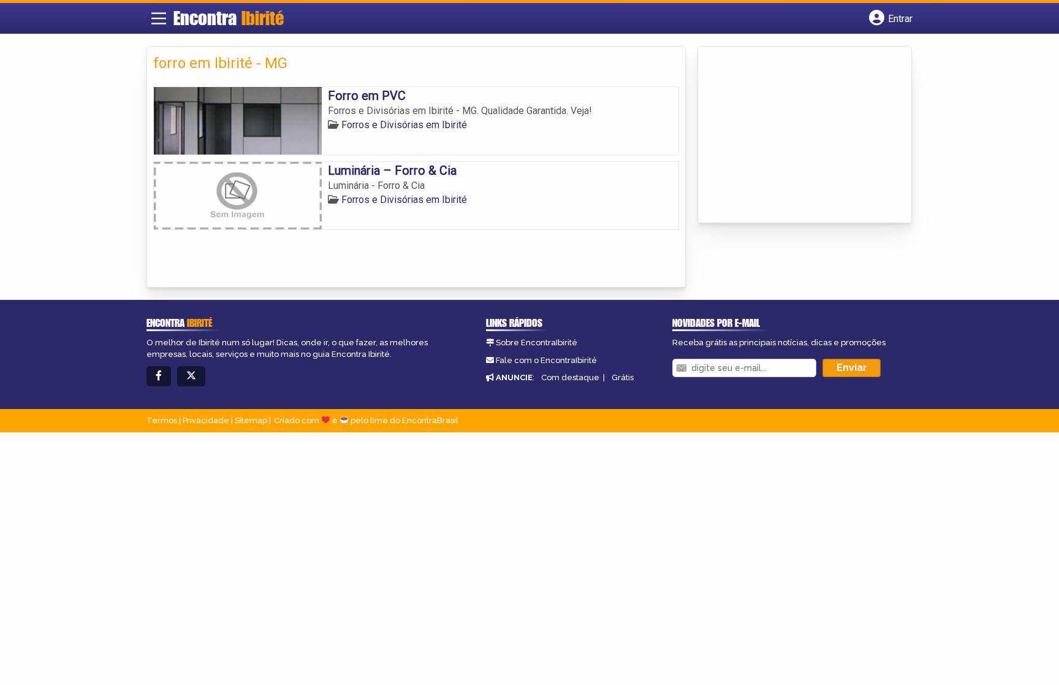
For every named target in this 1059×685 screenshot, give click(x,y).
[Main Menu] (158, 18)
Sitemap (251, 420)
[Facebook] (158, 376)
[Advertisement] (796, 135)
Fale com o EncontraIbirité (546, 360)
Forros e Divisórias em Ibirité (404, 125)
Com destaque (570, 377)
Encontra (228, 18)
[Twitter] (191, 376)
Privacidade (206, 420)
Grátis (623, 377)
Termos (161, 420)
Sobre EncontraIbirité (536, 342)
